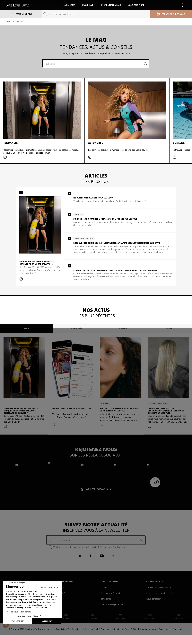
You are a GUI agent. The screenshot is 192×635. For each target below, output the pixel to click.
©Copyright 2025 (16, 629)
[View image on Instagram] (30, 472)
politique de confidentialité (53, 629)
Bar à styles (105, 598)
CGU (68, 629)
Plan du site (177, 629)
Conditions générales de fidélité (85, 629)
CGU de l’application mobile (145, 629)
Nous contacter (153, 598)
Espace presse (165, 629)
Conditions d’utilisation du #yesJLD (116, 629)
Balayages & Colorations (111, 593)
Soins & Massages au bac (112, 604)
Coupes (103, 587)
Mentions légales (33, 629)
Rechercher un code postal (60, 14)
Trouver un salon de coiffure (159, 587)
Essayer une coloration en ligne (160, 593)
